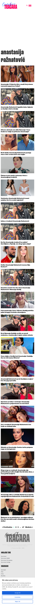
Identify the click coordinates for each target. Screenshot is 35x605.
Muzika (3, 576)
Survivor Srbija (5, 562)
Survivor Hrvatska (6, 560)
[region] (17, 591)
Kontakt (3, 570)
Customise (17, 597)
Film (2, 572)
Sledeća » (29, 527)
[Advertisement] (17, 29)
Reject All (17, 601)
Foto (2, 574)
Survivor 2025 (5, 558)
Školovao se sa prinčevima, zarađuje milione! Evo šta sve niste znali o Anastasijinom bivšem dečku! (17, 519)
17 (23, 527)
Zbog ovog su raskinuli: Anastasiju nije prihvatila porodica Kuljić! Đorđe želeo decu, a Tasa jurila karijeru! (17, 472)
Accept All (17, 592)
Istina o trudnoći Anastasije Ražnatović (15, 221)
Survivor (3, 556)
